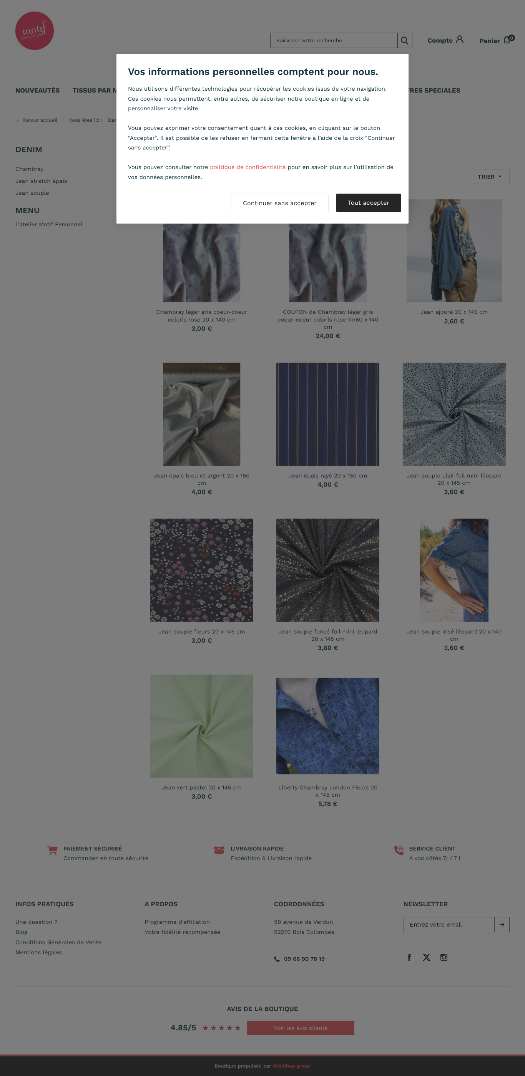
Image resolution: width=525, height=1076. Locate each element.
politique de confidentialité (248, 167)
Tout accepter (368, 202)
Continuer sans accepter (280, 203)
